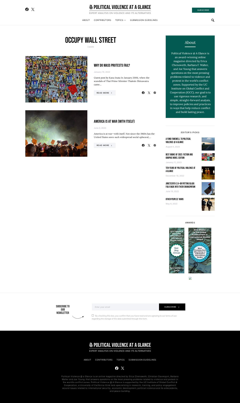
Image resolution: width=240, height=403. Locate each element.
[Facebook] (27, 9)
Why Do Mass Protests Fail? (112, 65)
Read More (103, 93)
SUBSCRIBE (203, 10)
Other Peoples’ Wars (175, 199)
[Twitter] (32, 9)
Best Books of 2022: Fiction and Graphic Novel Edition (179, 156)
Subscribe (170, 307)
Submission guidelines (144, 20)
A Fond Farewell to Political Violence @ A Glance (178, 140)
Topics (119, 20)
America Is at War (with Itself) (114, 121)
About (86, 20)
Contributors (102, 20)
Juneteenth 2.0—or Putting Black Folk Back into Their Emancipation (180, 185)
